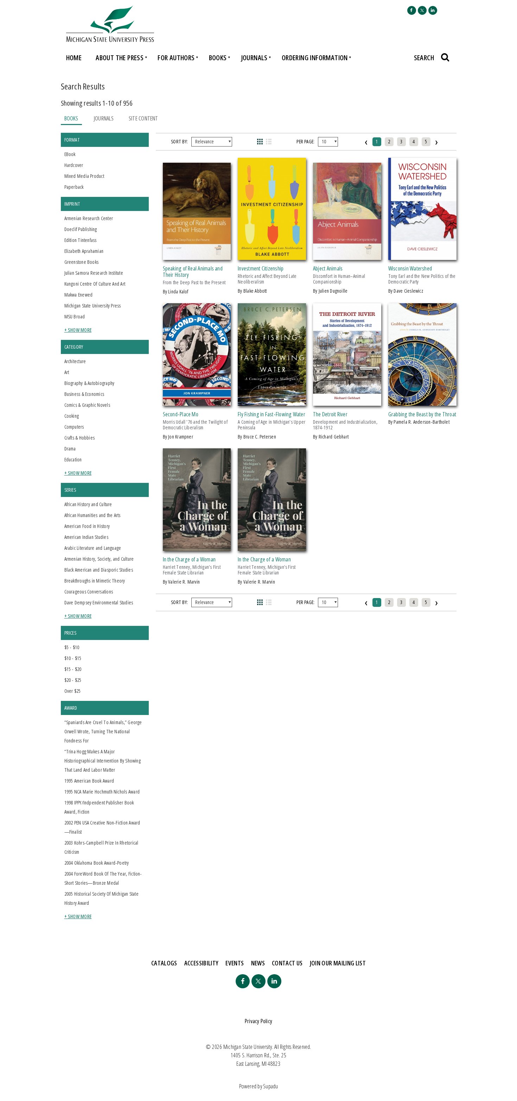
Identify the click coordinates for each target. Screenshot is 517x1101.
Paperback (74, 187)
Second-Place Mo (180, 414)
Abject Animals (328, 268)
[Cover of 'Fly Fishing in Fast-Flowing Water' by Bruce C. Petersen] (272, 401)
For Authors (176, 57)
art (66, 372)
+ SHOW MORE (78, 329)
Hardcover (73, 165)
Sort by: (179, 141)
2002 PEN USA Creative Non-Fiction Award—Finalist (102, 827)
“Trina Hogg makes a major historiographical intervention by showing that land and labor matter (102, 760)
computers (74, 426)
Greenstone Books (81, 262)
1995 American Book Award (89, 780)
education (73, 459)
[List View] (269, 141)
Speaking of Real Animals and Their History (193, 272)
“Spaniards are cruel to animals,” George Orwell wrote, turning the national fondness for (103, 731)
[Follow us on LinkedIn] (432, 10)
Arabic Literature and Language (92, 548)
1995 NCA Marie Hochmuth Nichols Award (102, 791)
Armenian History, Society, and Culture (99, 558)
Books (218, 57)
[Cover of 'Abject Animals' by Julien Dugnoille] (347, 255)
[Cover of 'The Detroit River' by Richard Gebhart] (347, 401)
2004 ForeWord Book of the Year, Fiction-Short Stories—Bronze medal (103, 878)
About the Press (119, 57)
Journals (254, 57)
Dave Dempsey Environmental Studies (98, 602)
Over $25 (72, 691)
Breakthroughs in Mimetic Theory (94, 580)
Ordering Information (315, 57)
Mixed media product (84, 176)
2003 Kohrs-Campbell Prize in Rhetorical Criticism (101, 847)
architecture (75, 361)
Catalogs (164, 963)
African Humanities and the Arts (92, 515)
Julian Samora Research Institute (93, 272)
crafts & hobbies (79, 437)
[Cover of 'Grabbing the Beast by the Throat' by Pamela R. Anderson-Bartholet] (422, 401)
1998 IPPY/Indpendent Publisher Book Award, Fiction (99, 807)
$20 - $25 (73, 680)
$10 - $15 (73, 658)
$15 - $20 (73, 669)
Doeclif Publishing (80, 229)
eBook (70, 154)
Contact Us (287, 963)
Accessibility (201, 963)
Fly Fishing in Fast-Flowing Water (271, 414)
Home (74, 57)
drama (70, 448)
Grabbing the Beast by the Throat (422, 414)
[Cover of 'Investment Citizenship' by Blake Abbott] (272, 255)
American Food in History (87, 526)
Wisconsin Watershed (410, 268)
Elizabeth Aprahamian (84, 251)
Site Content (143, 118)
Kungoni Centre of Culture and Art (95, 283)
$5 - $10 (71, 647)
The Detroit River (330, 414)
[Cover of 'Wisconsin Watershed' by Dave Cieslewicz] (422, 255)
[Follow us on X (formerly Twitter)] (422, 10)
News (258, 963)
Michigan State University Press (92, 305)
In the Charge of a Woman (189, 559)
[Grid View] (260, 141)
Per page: (305, 141)
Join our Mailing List (338, 963)
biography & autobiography (89, 383)
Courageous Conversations (88, 591)
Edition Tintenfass (80, 240)
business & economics (84, 394)
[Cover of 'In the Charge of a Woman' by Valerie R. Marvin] (197, 546)
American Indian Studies (86, 537)
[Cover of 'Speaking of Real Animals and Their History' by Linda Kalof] (197, 255)
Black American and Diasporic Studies (98, 569)
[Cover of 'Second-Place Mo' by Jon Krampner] (197, 401)
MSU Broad (74, 316)
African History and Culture (88, 504)
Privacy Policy (258, 1021)
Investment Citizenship (260, 268)
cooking (71, 415)
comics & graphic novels (87, 405)
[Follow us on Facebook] (411, 10)
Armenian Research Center (88, 218)
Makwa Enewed (78, 294)
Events (234, 963)
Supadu (270, 1086)
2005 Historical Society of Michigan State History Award (101, 898)
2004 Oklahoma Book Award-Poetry (96, 862)
